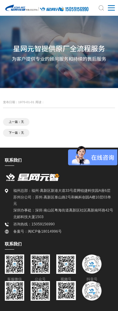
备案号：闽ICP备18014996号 (37, 231)
